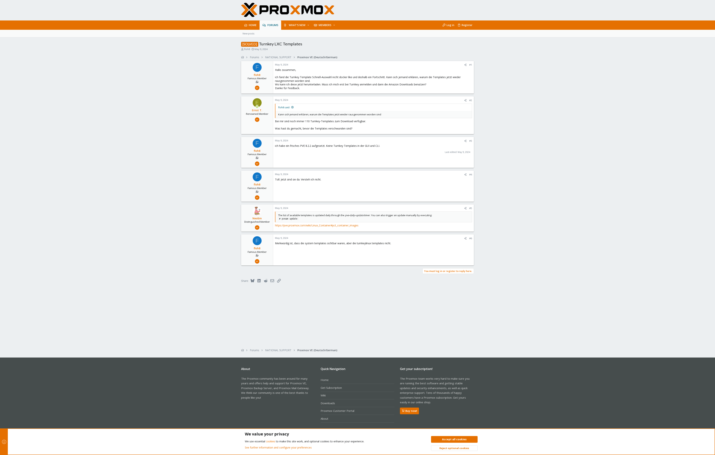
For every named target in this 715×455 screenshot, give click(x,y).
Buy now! (411, 411)
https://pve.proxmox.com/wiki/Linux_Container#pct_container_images (316, 225)
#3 (470, 140)
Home (325, 380)
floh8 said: (284, 107)
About (324, 418)
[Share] (465, 65)
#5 (470, 208)
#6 (470, 238)
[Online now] (257, 106)
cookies (270, 441)
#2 (470, 100)
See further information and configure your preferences (278, 447)
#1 (470, 64)
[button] (308, 25)
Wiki (323, 395)
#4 (470, 174)
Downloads (328, 403)
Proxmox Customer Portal (337, 411)
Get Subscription (331, 388)
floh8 (247, 49)
